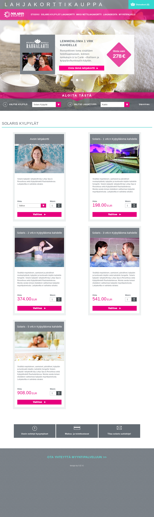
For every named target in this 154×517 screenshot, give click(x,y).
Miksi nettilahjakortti (89, 14)
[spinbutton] (53, 205)
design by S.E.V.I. (77, 466)
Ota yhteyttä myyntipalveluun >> (77, 457)
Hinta (19, 201)
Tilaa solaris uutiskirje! (119, 434)
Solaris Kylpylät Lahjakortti (58, 14)
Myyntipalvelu (127, 14)
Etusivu (35, 14)
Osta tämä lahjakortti (82, 68)
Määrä (52, 201)
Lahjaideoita (110, 14)
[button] (11, 55)
